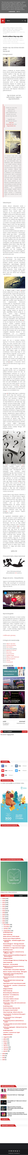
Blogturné (13, 27)
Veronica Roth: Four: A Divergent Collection (12, 1018)
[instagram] (11, 1151)
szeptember (7, 930)
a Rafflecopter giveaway (9, 635)
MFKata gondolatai (11, 645)
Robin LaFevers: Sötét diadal (11, 936)
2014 (3, 923)
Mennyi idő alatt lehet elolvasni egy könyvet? (13, 980)
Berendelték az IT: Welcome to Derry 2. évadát (17, 1101)
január (5, 1051)
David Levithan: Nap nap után (11, 1008)
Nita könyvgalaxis (10, 658)
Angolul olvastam (8, 712)
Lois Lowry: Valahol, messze (11, 999)
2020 (3, 911)
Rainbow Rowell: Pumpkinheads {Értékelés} (12, 715)
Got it (18, 11)
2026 (3, 898)
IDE (16, 573)
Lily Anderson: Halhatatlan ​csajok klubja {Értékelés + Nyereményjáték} (14, 687)
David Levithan (18, 27)
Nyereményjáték (16, 30)
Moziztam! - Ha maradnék (10, 964)
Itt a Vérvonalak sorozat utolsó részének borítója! (14, 1024)
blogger (25, 731)
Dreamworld (9, 662)
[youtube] (17, 1151)
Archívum (7, 895)
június (5, 1041)
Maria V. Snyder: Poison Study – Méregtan (15, 971)
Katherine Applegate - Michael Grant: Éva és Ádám (15, 1027)
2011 (3, 1057)
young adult (13, 32)
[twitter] (13, 1151)
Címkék (21, 895)
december (6, 924)
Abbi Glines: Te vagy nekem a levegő (13, 948)
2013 (3, 1053)
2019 (3, 912)
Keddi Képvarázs (8, 932)
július (5, 1039)
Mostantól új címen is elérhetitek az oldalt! (13, 1021)
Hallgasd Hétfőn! (8, 958)
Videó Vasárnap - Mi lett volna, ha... (13, 1012)
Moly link (11, 122)
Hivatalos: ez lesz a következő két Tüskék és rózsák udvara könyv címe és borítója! (17, 1114)
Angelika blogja (10, 655)
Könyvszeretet (10, 653)
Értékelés (5, 29)
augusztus (6, 1037)
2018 (3, 915)
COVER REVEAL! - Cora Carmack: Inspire (14, 946)
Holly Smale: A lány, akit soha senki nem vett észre (14, 1003)
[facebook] (9, 1151)
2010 (3, 1059)
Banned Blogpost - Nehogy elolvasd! (13, 944)
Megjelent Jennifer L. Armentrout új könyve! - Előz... (13, 952)
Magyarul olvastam (18, 29)
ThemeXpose (17, 1153)
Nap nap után (9, 30)
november (6, 926)
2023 (3, 904)
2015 (3, 921)
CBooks (8, 660)
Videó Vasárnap (7, 934)
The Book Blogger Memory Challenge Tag (15, 960)
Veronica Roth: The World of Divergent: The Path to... (14, 1014)
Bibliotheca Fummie (11, 650)
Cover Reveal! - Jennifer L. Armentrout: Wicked (14, 986)
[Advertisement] (14, 843)
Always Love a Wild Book (12, 657)
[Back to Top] (19, 1151)
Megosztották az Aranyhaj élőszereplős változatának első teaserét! (15, 1108)
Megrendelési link (11, 126)
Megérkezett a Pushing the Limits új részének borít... (13, 967)
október (5, 928)
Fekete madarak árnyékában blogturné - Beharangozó (15, 955)
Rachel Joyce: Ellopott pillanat (11, 938)
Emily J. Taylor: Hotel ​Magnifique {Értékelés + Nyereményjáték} (12, 701)
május (5, 1043)
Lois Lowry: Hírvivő (8, 997)
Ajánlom (8, 27)
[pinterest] (15, 1151)
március (5, 1047)
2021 (3, 909)
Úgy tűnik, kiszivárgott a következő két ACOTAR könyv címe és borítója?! (17, 1089)
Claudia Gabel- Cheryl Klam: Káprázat (14, 969)
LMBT (12, 29)
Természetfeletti (6, 32)
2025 (3, 900)
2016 (3, 919)
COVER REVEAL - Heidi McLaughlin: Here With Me (14, 941)
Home (4, 27)
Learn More (12, 11)
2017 (3, 917)
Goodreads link (9, 124)
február (5, 1049)
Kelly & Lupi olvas (10, 643)
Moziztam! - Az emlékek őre (11, 994)
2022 (3, 906)
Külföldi (9, 29)
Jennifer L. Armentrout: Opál (11, 1032)
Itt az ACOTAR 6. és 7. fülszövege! (15, 1095)
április (5, 1045)
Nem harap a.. (9, 647)
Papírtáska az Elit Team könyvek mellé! (14, 983)
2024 (3, 902)
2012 (3, 1055)
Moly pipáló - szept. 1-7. (9, 1001)
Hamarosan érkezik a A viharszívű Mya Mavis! (14, 977)
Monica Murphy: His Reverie (11, 992)
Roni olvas (9, 652)
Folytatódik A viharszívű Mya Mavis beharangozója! (13, 974)
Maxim (4, 30)
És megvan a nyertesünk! (10, 1010)
